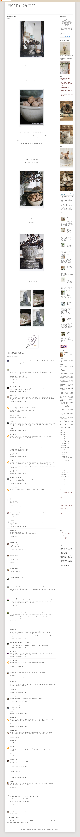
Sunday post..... (68, 229)
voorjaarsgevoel (64, 418)
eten (12, 353)
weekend (67, 421)
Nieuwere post (11, 820)
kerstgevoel (63, 389)
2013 (62, 440)
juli (63, 465)
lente (71, 394)
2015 (62, 436)
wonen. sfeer (64, 424)
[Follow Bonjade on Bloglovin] (65, 37)
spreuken (71, 410)
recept (61, 406)
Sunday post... (68, 255)
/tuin (61, 366)
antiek (71, 366)
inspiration (69, 385)
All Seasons (13, 611)
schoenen (62, 407)
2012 (62, 479)
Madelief (12, 730)
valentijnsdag (70, 413)
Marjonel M (13, 660)
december (65, 441)
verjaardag (70, 414)
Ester (11, 746)
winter (71, 421)
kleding (71, 392)
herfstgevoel (64, 383)
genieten (62, 380)
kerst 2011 (70, 388)
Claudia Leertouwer (15, 577)
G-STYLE (12, 793)
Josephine (12, 759)
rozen (71, 406)
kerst (65, 388)
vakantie (62, 413)
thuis (61, 412)
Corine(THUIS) (13, 386)
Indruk (11, 395)
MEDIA (61, 397)
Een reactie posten (14, 817)
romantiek (66, 406)
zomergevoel (63, 427)
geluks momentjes (66, 378)
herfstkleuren (63, 384)
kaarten (61, 388)
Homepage (32, 820)
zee (64, 425)
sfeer (23, 353)
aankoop (66, 366)
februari (65, 474)
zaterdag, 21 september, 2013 (18, 789)
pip (61, 405)
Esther (11, 511)
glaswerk (62, 381)
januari (64, 476)
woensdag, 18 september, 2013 (18, 538)
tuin (71, 412)
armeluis (62, 367)
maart (64, 472)
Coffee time (65, 460)
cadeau (62, 375)
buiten (71, 373)
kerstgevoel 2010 (66, 390)
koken (67, 393)
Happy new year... (68, 333)
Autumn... (65, 449)
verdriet (62, 414)
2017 (62, 432)
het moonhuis (13, 487)
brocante (62, 372)
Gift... (68, 243)
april (64, 470)
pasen (61, 403)
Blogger (57, 829)
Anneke (11, 810)
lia (11, 421)
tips (66, 412)
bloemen (63, 370)
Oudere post (53, 820)
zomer (71, 425)
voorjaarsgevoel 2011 (66, 420)
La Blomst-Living (14, 477)
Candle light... (66, 452)
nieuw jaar (62, 402)
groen (65, 381)
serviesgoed (70, 407)
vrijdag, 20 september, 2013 (18, 742)
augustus (65, 463)
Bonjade (21, 6)
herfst (15, 353)
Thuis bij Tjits (14, 598)
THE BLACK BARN (14, 554)
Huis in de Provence (15, 359)
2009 (62, 484)
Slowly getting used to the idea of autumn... (67, 457)
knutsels (62, 393)
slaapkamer (70, 409)
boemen (71, 370)
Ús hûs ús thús (14, 585)
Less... (64, 454)
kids (66, 392)
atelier (71, 367)
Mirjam (11, 368)
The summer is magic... (69, 279)
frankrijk (62, 377)
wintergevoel (63, 423)
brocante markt (69, 372)
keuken (19, 353)
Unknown (12, 405)
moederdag (71, 397)
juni (63, 467)
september (65, 447)
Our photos (13, 568)
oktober (64, 445)
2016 (62, 434)
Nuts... (64, 451)
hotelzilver (70, 384)
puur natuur (70, 405)
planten (64, 405)
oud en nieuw (69, 402)
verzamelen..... (64, 416)
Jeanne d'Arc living (66, 387)
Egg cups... (69, 266)
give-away (71, 380)
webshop (62, 421)
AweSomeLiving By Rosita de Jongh (19, 642)
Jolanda (12, 651)
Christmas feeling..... (69, 319)
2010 (62, 483)
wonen (70, 423)
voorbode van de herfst (66, 417)
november (65, 443)
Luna (72, 396)
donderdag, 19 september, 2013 (18, 677)
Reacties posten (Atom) (21, 822)
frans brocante (69, 377)
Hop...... (68, 217)
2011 (62, 481)
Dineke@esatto (13, 706)
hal (68, 381)
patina (71, 403)
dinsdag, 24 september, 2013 (18, 815)
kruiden (71, 393)
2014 (62, 438)
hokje (11, 670)
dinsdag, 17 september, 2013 (18, 363)
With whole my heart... (69, 291)
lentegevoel (63, 396)
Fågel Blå (12, 542)
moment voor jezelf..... (66, 400)
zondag (68, 427)
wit (67, 423)
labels (61, 394)
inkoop (61, 385)
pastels (66, 403)
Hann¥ (11, 781)
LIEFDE (69, 396)
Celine (11, 696)
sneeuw (66, 410)
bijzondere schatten (66, 369)
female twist (70, 376)
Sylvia (11, 498)
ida (11, 520)
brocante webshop (64, 373)
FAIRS (64, 376)
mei (63, 468)
